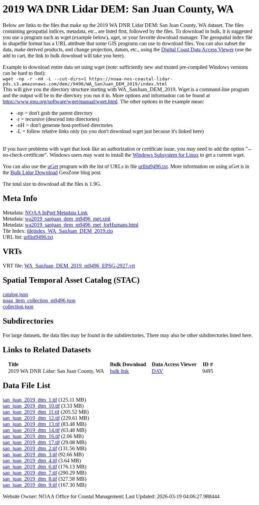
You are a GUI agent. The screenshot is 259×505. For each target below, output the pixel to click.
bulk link (119, 371)
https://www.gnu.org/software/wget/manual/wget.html (60, 101)
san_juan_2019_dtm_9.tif (30, 485)
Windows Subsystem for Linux (166, 155)
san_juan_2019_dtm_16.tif (31, 436)
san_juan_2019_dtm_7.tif (30, 473)
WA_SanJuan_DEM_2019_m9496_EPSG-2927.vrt (79, 266)
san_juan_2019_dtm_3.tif (30, 454)
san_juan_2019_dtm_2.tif (30, 448)
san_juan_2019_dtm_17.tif (31, 442)
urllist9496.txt (153, 166)
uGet (53, 166)
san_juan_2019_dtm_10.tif (31, 406)
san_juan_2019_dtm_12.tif (31, 418)
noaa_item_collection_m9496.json (39, 300)
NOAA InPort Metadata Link (56, 213)
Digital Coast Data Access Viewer (197, 49)
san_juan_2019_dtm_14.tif (31, 430)
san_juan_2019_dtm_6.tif (30, 467)
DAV (157, 371)
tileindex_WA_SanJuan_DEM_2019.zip (70, 231)
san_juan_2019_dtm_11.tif (31, 412)
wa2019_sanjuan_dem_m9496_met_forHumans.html (81, 225)
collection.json (18, 306)
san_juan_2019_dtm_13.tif (31, 424)
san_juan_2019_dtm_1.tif (30, 400)
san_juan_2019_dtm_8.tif (30, 479)
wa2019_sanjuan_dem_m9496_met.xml (67, 219)
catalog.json (15, 294)
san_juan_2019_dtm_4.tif (30, 460)
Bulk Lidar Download (34, 172)
